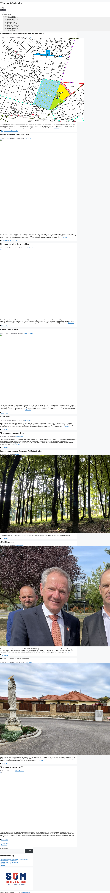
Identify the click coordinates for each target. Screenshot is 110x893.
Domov (5, 13)
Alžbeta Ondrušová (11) (13, 25)
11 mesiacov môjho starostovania (14, 659)
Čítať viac (56, 128)
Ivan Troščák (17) (11, 30)
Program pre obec (6, 131)
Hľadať (29, 850)
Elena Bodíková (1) (12, 17)
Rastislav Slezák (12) (12, 27)
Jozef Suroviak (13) (12, 28)
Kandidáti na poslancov (9, 16)
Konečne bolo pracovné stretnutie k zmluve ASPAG (22, 33)
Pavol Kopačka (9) (12, 24)
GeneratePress (26, 892)
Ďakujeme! (5, 417)
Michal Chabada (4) (12, 19)
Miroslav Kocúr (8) (12, 22)
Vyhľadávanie (4, 848)
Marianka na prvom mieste (12, 433)
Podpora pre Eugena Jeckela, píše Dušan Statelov (21, 451)
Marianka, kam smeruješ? (11, 767)
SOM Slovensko (7, 542)
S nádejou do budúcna (9, 330)
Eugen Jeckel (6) (11, 20)
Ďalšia (4, 845)
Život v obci (14, 131)
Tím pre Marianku (11, 3)
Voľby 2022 (4, 429)
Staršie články (5, 843)
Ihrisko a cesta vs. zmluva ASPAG (15, 134)
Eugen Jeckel (7, 14)
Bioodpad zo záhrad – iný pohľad (14, 244)
